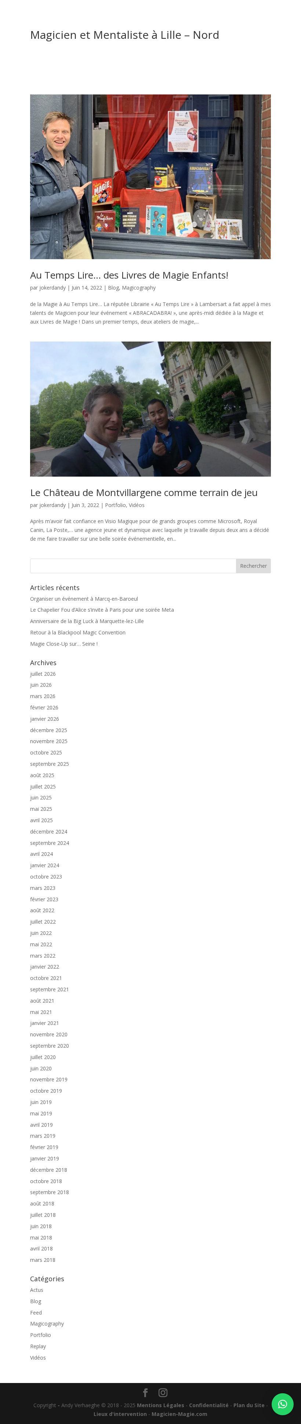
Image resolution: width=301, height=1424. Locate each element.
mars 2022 (42, 955)
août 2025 (42, 775)
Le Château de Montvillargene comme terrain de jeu (144, 492)
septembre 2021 (49, 989)
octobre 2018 (46, 1181)
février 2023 (44, 899)
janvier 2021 (44, 1022)
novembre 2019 (49, 1079)
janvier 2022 (44, 966)
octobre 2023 (46, 876)
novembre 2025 (49, 741)
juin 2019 (41, 1102)
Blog (113, 287)
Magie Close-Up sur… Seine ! (64, 643)
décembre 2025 (48, 730)
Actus (36, 1289)
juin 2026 (41, 684)
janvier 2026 (44, 718)
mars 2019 (42, 1135)
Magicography (139, 287)
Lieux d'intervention (120, 1413)
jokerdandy (52, 287)
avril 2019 (41, 1124)
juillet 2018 (43, 1214)
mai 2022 (41, 944)
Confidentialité (209, 1405)
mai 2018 (41, 1237)
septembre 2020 (49, 1045)
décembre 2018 (48, 1169)
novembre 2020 (49, 1034)
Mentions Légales (160, 1405)
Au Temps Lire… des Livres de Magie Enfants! (129, 275)
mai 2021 (41, 1012)
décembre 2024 (48, 831)
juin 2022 (41, 932)
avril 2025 (41, 820)
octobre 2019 (46, 1090)
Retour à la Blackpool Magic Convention (78, 632)
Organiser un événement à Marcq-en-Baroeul (84, 598)
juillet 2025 (43, 786)
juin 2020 (41, 1068)
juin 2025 (41, 797)
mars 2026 (42, 696)
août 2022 (42, 910)
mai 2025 (41, 808)
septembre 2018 (49, 1192)
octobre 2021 (46, 977)
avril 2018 (41, 1248)
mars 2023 (42, 887)
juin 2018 (41, 1226)
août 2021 (42, 1000)
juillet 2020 (43, 1057)
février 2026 (44, 707)
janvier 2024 (44, 865)
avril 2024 (41, 853)
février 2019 (44, 1147)
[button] (283, 1404)
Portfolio (115, 505)
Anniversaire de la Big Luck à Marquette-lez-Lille (87, 621)
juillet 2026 (43, 673)
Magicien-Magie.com (179, 1413)
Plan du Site (249, 1405)
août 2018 (42, 1203)
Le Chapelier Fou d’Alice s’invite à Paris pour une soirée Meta (102, 609)
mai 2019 (41, 1113)
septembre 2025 (49, 763)
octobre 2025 (46, 752)
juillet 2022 (43, 921)
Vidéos (137, 505)
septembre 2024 (49, 842)
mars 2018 (42, 1259)
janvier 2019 (44, 1158)
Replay (38, 1346)
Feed (36, 1312)
